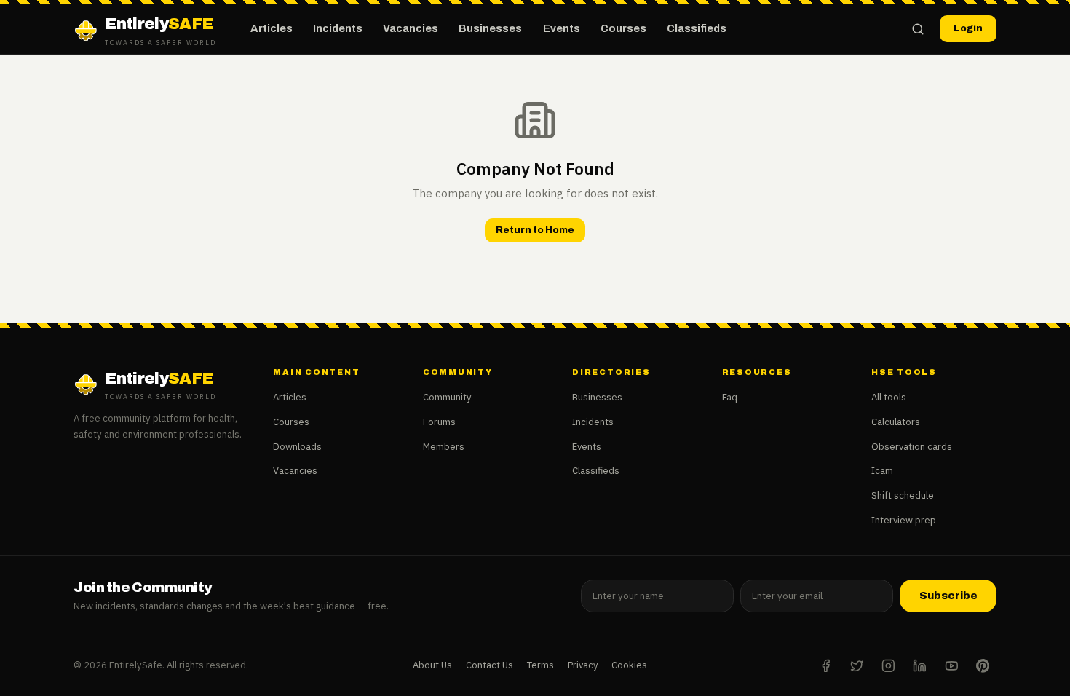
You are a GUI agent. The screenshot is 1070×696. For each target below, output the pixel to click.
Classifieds (696, 28)
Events (561, 28)
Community (447, 397)
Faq (729, 397)
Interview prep (903, 520)
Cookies (629, 665)
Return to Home (535, 229)
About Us (432, 665)
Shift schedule (902, 495)
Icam (882, 470)
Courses (623, 28)
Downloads (297, 446)
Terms (540, 665)
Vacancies (410, 28)
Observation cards (911, 446)
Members (443, 446)
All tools (888, 397)
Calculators (895, 422)
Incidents (337, 28)
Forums (439, 422)
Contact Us (489, 665)
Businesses (490, 28)
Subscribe (948, 595)
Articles (271, 28)
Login (968, 28)
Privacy (583, 665)
